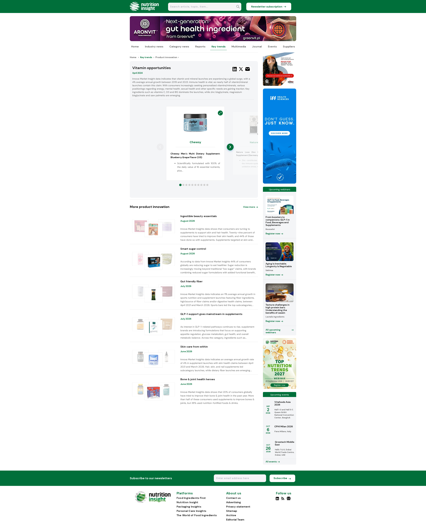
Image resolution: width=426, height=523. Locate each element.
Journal (257, 46)
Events (272, 46)
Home (135, 46)
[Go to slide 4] (189, 185)
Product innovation (166, 57)
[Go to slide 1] (180, 185)
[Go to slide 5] (192, 185)
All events (271, 461)
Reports (200, 46)
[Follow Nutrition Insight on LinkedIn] (277, 500)
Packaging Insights (189, 506)
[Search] (238, 7)
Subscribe (280, 478)
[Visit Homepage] (144, 12)
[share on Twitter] (241, 69)
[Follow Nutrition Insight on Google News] (289, 500)
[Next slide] (230, 146)
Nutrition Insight (187, 502)
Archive (231, 515)
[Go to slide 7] (198, 185)
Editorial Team (235, 519)
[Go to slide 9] (204, 185)
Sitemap (231, 511)
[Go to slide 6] (195, 185)
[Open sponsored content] (213, 40)
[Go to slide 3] (186, 185)
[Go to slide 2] (183, 185)
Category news (179, 46)
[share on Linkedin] (234, 69)
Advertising (233, 502)
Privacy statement (238, 506)
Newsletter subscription (266, 6)
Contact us (233, 498)
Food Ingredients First (191, 498)
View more (249, 207)
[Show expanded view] (220, 113)
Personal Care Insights (191, 511)
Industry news (154, 46)
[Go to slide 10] (207, 185)
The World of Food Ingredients (197, 515)
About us (233, 493)
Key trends (218, 46)
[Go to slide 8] (201, 185)
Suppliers (289, 46)
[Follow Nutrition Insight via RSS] (283, 500)
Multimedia (238, 46)
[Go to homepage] (153, 502)
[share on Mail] (247, 69)
